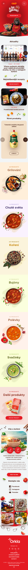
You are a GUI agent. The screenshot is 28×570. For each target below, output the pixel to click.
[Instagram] (18, 549)
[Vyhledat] (24, 3)
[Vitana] (14, 3)
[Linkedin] (15, 549)
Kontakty (14, 558)
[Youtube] (12, 549)
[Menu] (3, 3)
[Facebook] (9, 549)
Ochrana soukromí (14, 554)
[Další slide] (25, 32)
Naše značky (14, 552)
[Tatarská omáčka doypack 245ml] (14, 139)
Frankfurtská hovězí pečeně (14, 109)
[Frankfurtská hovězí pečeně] (14, 96)
